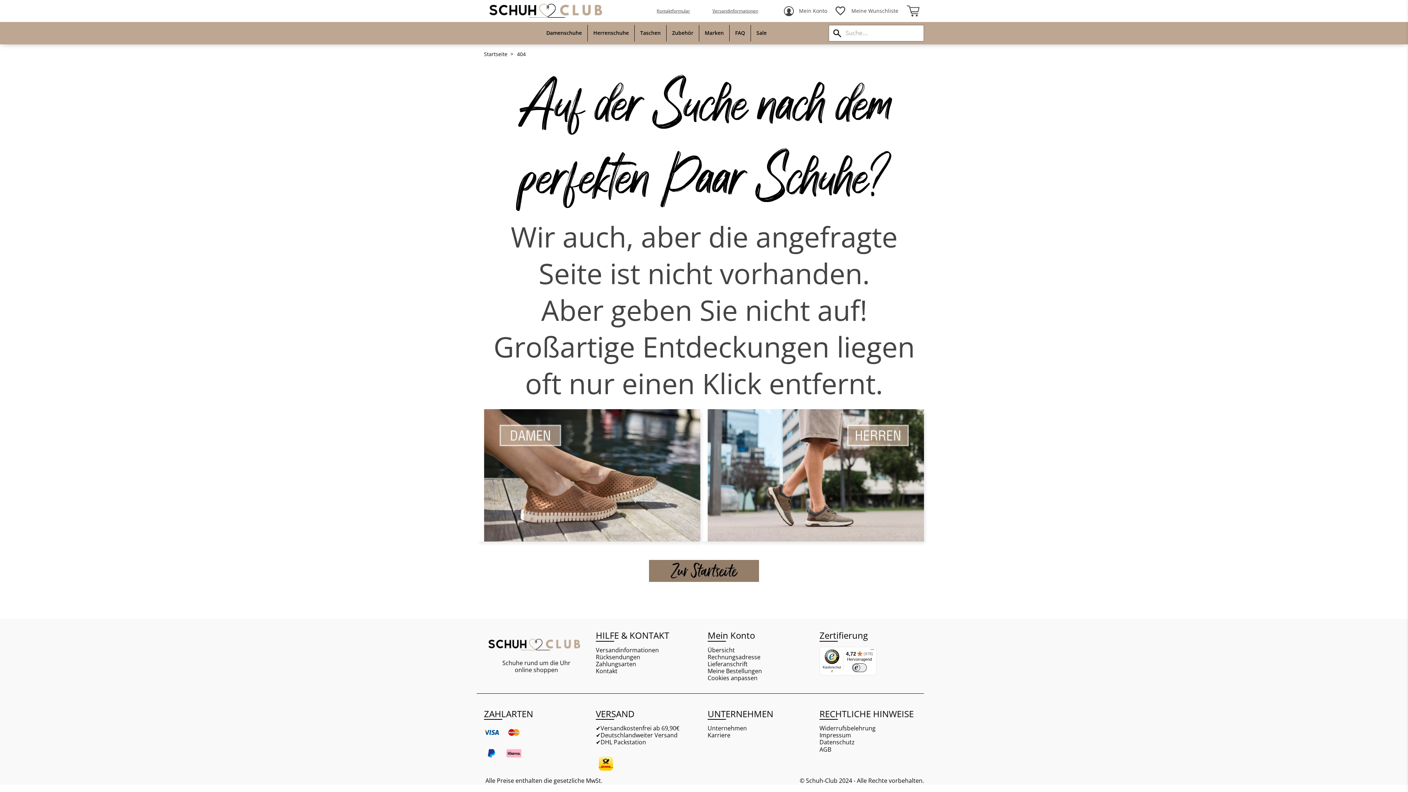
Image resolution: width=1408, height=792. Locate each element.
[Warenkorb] (913, 11)
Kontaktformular (673, 11)
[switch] (859, 667)
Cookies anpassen (733, 678)
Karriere (719, 735)
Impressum (835, 735)
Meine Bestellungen (735, 671)
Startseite (495, 54)
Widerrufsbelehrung (847, 728)
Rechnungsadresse (734, 657)
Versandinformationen (735, 11)
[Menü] (872, 651)
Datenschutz (837, 742)
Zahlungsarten (616, 664)
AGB (825, 749)
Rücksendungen (618, 657)
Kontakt (606, 671)
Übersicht (721, 650)
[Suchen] (837, 33)
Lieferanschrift (728, 664)
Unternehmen (727, 728)
